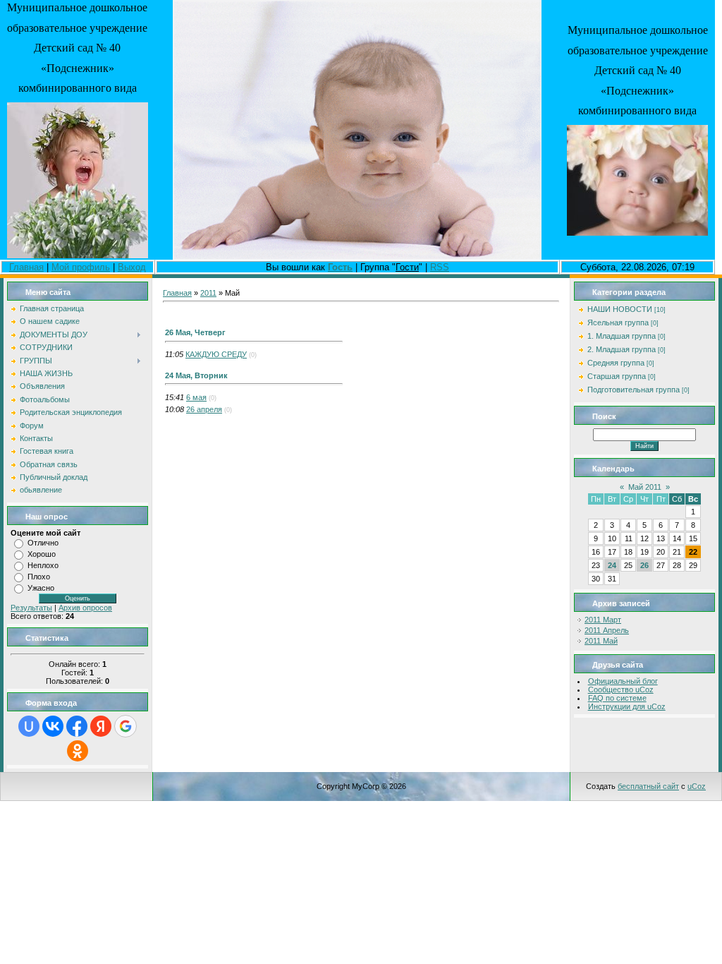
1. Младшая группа (621, 336)
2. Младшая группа (621, 349)
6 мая (196, 397)
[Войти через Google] (125, 726)
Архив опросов (85, 607)
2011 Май (601, 641)
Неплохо (43, 565)
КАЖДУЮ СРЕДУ (216, 354)
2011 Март (603, 619)
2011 (208, 293)
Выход (132, 267)
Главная (26, 267)
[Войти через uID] (28, 726)
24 (612, 565)
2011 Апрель (607, 630)
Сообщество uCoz (621, 689)
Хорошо (41, 554)
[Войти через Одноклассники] (77, 750)
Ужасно (40, 588)
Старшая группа (616, 376)
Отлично (43, 542)
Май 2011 (644, 487)
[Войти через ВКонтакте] (52, 726)
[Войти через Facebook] (76, 726)
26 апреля (204, 409)
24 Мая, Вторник (196, 375)
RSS (439, 267)
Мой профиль (80, 267)
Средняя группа (615, 363)
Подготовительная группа (633, 389)
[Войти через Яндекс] (100, 726)
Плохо (38, 576)
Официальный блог (623, 681)
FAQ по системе (617, 698)
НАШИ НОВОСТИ (619, 309)
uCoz (696, 786)
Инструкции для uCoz (627, 706)
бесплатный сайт (648, 786)
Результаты (31, 607)
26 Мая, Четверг (195, 332)
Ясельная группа (618, 322)
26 (644, 565)
